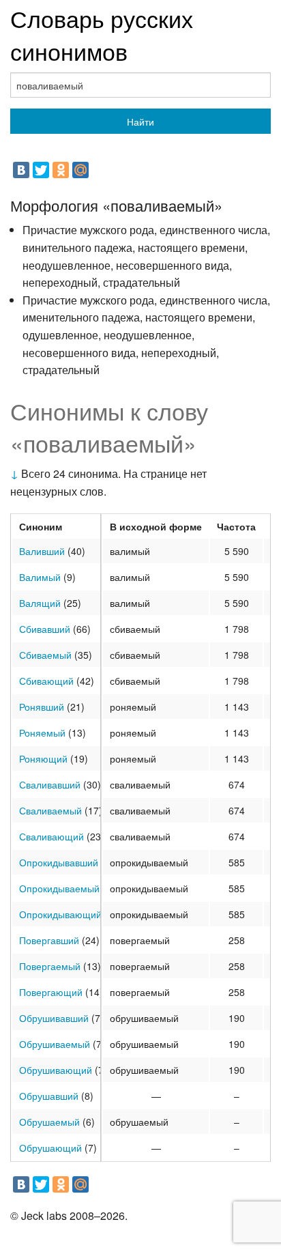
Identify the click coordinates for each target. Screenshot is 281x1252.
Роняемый (42, 732)
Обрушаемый (49, 1121)
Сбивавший (44, 629)
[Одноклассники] (61, 170)
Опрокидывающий (60, 914)
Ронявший (41, 706)
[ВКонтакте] (21, 170)
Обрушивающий (55, 1070)
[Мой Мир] (80, 170)
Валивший (42, 551)
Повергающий (51, 992)
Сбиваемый (45, 654)
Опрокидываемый (59, 888)
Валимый (40, 577)
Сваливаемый (50, 810)
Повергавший (49, 940)
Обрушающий (50, 1147)
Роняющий (43, 758)
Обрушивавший (54, 1018)
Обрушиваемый (54, 1044)
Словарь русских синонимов (101, 34)
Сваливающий (51, 836)
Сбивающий (46, 680)
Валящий (40, 603)
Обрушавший (48, 1095)
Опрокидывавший (58, 862)
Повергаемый (49, 966)
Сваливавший (49, 784)
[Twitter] (41, 170)
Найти (140, 121)
